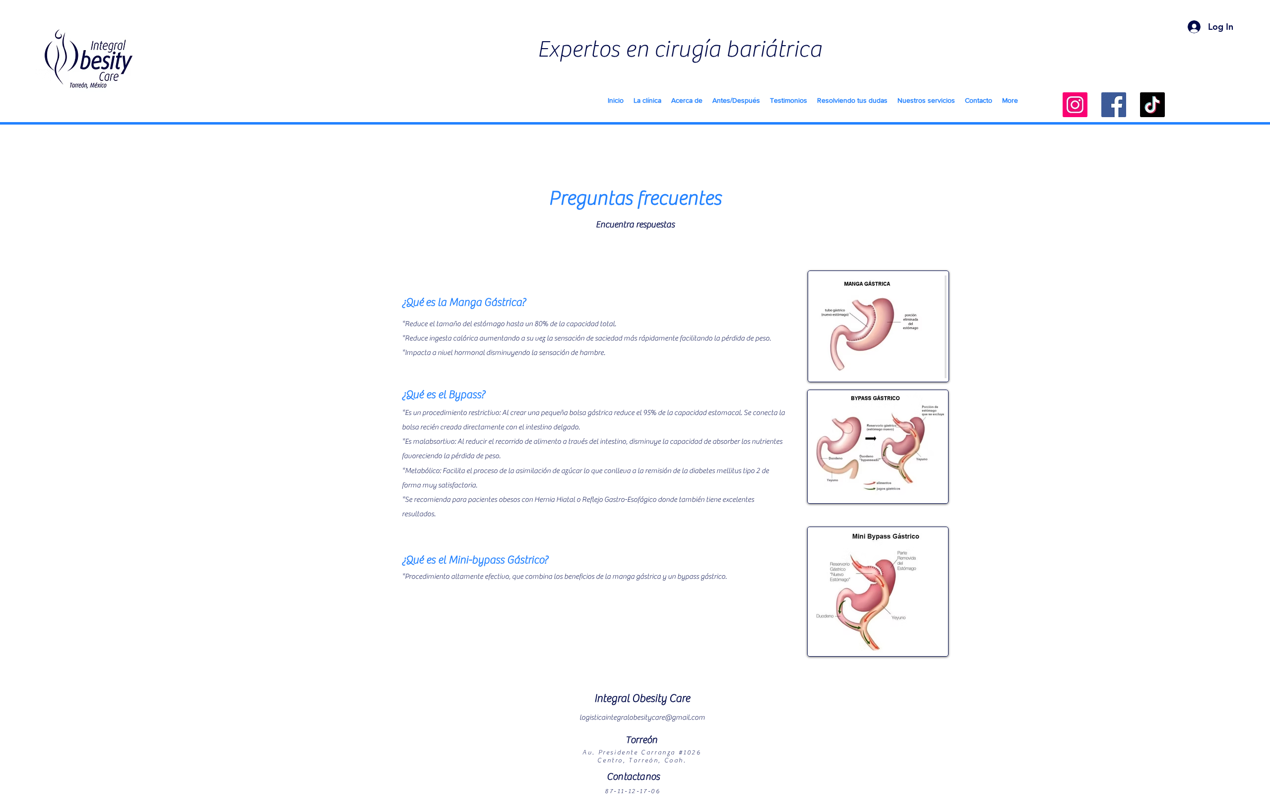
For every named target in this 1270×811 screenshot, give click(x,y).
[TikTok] (1152, 104)
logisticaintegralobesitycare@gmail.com (642, 717)
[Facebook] (1113, 104)
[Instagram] (1075, 104)
